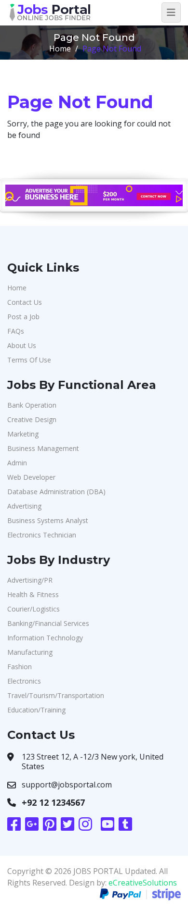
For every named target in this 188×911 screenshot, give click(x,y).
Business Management (43, 448)
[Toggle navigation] (171, 12)
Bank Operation (31, 405)
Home (60, 48)
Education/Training (36, 709)
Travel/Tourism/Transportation (55, 695)
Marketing (23, 433)
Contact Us (24, 302)
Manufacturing (30, 652)
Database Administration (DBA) (56, 491)
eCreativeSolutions (142, 882)
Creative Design (31, 419)
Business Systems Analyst (47, 520)
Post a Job (23, 316)
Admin (17, 462)
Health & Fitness (33, 594)
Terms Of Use (29, 359)
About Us (21, 345)
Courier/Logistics (33, 608)
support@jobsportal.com (67, 784)
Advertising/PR (30, 580)
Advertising (24, 506)
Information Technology (45, 637)
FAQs (15, 331)
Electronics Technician (41, 534)
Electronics (24, 681)
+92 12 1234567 (53, 802)
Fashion (19, 666)
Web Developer (31, 477)
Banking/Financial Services (48, 623)
